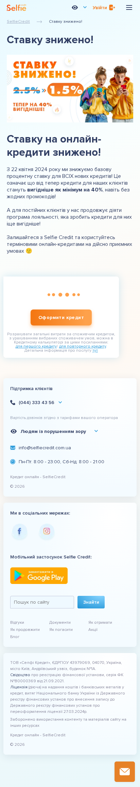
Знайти (91, 602)
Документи (60, 622)
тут (95, 350)
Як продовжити (25, 629)
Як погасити (61, 629)
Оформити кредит (61, 317)
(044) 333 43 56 (36, 402)
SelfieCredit (18, 21)
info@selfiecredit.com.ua (45, 448)
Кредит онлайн (24, 477)
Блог (14, 636)
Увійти (100, 8)
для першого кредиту (36, 346)
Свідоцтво (20, 674)
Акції (93, 629)
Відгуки (17, 622)
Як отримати (100, 622)
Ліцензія (19, 687)
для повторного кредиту (82, 346)
